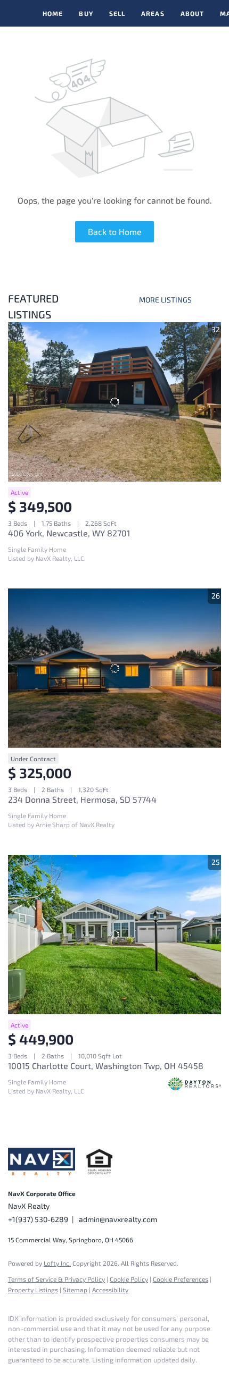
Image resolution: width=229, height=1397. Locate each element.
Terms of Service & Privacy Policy (56, 1279)
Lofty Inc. (57, 1263)
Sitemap (75, 1289)
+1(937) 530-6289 (38, 1219)
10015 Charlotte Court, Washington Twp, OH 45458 (105, 1066)
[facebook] (13, 1375)
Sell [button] (117, 13)
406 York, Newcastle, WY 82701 (69, 533)
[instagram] (34, 1375)
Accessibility (110, 1289)
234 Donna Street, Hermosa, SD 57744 (82, 799)
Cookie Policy (129, 1279)
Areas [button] (153, 13)
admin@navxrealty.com (118, 1219)
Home (53, 13)
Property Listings (33, 1289)
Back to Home (115, 231)
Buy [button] (86, 13)
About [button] (193, 13)
